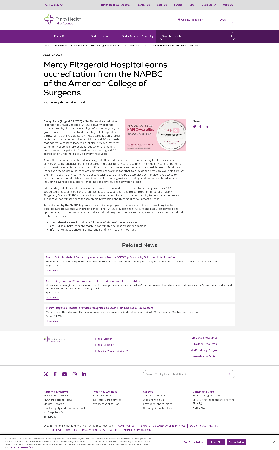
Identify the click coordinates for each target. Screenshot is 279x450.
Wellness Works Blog (106, 404)
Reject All (215, 442)
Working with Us (153, 399)
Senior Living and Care (207, 395)
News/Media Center (204, 356)
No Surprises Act (54, 412)
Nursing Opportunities (157, 408)
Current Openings (154, 395)
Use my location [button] (191, 19)
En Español (50, 416)
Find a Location (100, 36)
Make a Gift (229, 4)
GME (192, 4)
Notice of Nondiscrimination (130, 430)
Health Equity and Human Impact (64, 408)
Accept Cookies (236, 442)
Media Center (209, 4)
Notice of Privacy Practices (85, 430)
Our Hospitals (52, 5)
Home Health (201, 407)
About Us (162, 4)
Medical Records (54, 404)
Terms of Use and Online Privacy (162, 425)
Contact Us (144, 4)
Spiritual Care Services (107, 399)
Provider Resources (205, 344)
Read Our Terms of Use (22, 447)
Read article (139, 264)
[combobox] (197, 36)
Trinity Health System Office (116, 4)
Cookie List (53, 430)
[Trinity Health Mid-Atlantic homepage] (62, 24)
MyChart (224, 19)
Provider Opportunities (157, 404)
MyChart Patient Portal (58, 399)
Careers (178, 4)
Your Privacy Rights (204, 425)
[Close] (274, 442)
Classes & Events (103, 395)
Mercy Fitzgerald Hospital (68, 102)
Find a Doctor (62, 36)
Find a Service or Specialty (137, 36)
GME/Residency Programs (204, 350)
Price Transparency (56, 395)
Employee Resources (204, 337)
